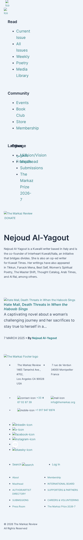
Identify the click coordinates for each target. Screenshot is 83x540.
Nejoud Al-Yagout (44, 338)
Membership (27, 128)
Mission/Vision (33, 155)
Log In (56, 464)
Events (22, 102)
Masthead (29, 161)
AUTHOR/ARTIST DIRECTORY (21, 491)
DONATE (9, 218)
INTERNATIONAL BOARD (61, 483)
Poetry (22, 63)
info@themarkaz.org (63, 402)
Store (21, 121)
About (15, 477)
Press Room (18, 506)
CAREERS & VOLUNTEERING (63, 500)
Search (17, 464)
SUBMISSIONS (20, 500)
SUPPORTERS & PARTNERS (62, 489)
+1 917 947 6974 (45, 410)
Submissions (31, 168)
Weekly (23, 56)
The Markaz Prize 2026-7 (26, 187)
